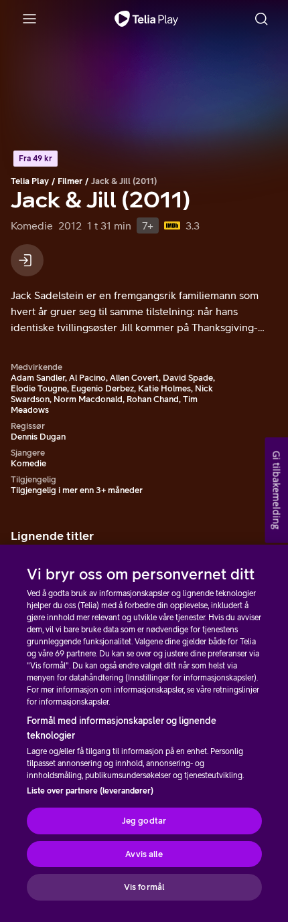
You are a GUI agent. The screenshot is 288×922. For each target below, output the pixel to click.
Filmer (70, 181)
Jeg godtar (144, 821)
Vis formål (144, 887)
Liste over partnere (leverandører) (90, 791)
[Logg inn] (27, 260)
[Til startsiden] (146, 19)
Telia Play (30, 181)
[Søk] (261, 19)
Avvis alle (143, 854)
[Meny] (29, 19)
